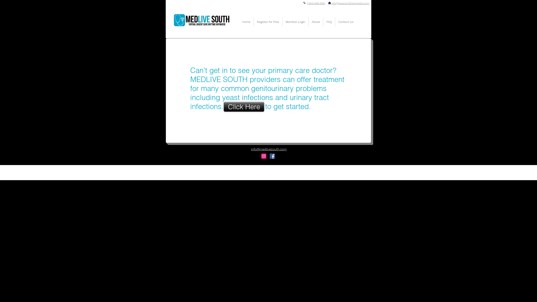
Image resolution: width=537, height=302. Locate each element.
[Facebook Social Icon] (272, 156)
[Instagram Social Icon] (263, 156)
